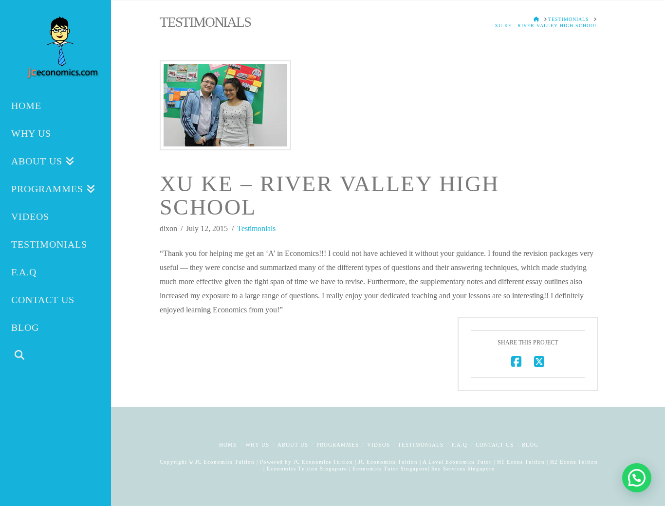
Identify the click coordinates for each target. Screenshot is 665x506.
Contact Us (495, 445)
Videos (378, 445)
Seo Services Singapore (462, 468)
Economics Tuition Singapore (307, 468)
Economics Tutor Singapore (390, 468)
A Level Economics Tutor (457, 462)
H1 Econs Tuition (521, 462)
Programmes (337, 445)
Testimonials (256, 228)
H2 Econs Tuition (574, 462)
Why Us (257, 445)
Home (228, 445)
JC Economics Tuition (323, 462)
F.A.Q (459, 445)
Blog (530, 445)
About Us (292, 445)
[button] (636, 477)
